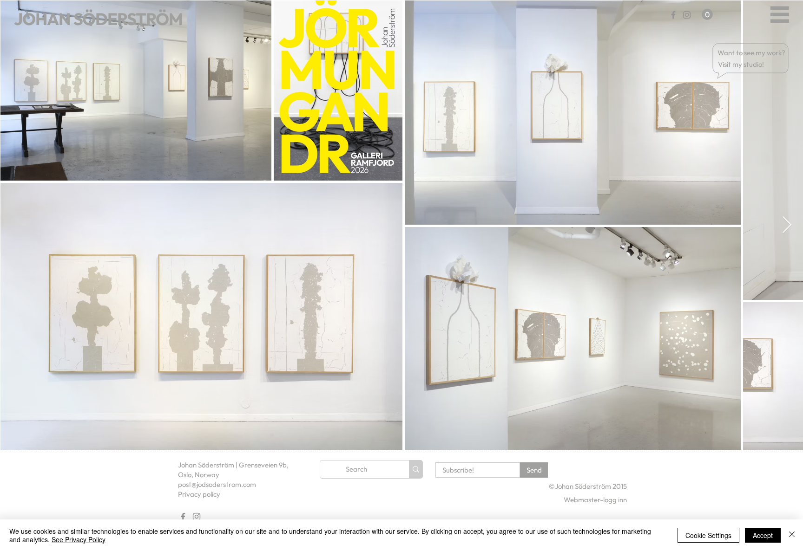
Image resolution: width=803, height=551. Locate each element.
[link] (707, 14)
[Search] (415, 469)
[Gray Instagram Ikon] (687, 15)
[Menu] (779, 14)
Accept (763, 535)
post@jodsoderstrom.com (217, 484)
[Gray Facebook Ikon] (673, 15)
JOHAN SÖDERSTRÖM (98, 18)
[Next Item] (787, 225)
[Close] (791, 535)
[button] (751, 52)
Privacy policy (199, 494)
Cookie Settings (708, 535)
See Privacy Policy (78, 539)
